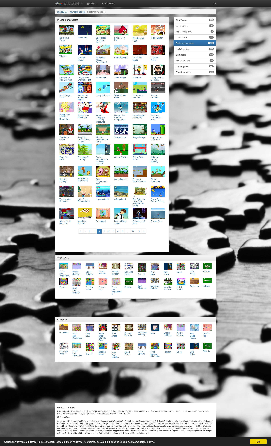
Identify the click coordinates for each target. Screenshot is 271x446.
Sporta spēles (194, 66)
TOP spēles (109, 3)
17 (133, 231)
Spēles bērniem (194, 60)
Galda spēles (194, 25)
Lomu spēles (194, 37)
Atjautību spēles (194, 20)
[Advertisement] (112, 243)
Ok (258, 441)
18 (139, 231)
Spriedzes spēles (194, 72)
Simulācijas (194, 54)
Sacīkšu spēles (194, 49)
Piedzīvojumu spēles (194, 43)
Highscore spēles (194, 31)
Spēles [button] (92, 3)
